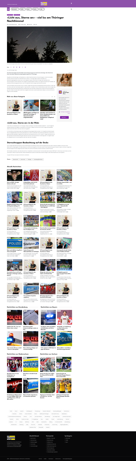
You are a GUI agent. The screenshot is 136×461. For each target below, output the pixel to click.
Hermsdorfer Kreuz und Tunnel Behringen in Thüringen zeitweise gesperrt (14, 274)
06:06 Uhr (30, 24)
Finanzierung (37, 411)
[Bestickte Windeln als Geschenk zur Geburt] (47, 175)
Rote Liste (33, 424)
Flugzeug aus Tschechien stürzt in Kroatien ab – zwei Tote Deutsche (47, 396)
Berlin (38, 421)
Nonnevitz (14, 413)
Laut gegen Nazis (56, 416)
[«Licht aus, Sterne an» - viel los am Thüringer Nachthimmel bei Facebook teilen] (14, 67)
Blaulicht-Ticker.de (51, 438)
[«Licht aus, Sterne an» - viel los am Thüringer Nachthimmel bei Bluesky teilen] (19, 67)
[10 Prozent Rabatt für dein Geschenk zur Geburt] (14, 105)
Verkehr (47, 419)
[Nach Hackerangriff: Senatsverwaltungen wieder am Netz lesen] (30, 317)
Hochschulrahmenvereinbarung (14, 416)
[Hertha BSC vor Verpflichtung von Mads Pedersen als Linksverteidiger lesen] (64, 317)
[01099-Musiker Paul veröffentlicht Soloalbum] (14, 175)
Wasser (20, 421)
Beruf (25, 170)
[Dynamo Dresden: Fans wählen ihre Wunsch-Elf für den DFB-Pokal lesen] (47, 364)
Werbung (9, 100)
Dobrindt (11, 419)
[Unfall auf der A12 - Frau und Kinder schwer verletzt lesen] (14, 317)
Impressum (51, 458)
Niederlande (64, 413)
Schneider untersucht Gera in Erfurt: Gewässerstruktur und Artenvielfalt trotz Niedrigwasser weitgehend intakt (47, 116)
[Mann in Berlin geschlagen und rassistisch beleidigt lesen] (30, 338)
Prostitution (47, 424)
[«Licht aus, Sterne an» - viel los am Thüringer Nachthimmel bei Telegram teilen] (25, 67)
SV (16, 421)
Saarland (11, 421)
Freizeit (52, 419)
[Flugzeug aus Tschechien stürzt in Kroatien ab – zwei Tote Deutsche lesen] (47, 385)
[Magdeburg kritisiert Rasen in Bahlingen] (14, 197)
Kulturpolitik (41, 427)
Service (40, 458)
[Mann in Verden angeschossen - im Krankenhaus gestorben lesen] (30, 385)
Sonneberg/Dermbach (12, 24)
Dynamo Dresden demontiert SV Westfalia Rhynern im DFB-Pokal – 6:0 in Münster (47, 206)
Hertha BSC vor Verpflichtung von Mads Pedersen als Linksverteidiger (64, 328)
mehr (18, 188)
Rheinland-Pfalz (33, 427)
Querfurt (22, 411)
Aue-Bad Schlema (38, 416)
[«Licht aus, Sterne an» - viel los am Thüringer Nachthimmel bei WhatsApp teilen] (11, 67)
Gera (42, 419)
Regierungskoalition (64, 424)
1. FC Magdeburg (34, 419)
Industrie (47, 427)
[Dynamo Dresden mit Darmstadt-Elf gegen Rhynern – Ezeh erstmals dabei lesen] (63, 364)
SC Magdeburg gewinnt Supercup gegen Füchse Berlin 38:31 (64, 274)
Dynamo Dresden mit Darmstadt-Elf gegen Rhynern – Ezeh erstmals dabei (63, 375)
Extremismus (66, 411)
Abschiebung (47, 416)
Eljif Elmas (27, 421)
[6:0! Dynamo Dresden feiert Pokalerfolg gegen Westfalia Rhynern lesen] (63, 385)
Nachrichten (9, 14)
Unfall (25, 283)
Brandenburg (67, 421)
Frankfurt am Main (25, 419)
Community (32, 444)
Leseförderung (60, 419)
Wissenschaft (17, 14)
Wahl (11, 411)
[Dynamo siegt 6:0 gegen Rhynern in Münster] (47, 197)
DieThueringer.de (50, 448)
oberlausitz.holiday (51, 450)
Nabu (27, 424)
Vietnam (67, 419)
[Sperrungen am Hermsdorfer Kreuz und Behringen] (14, 265)
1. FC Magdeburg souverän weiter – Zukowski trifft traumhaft (63, 206)
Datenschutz (58, 458)
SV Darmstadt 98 (58, 421)
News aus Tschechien (45, 379)
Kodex (45, 458)
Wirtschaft (14, 9)
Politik (22, 9)
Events (34, 9)
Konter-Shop (54, 424)
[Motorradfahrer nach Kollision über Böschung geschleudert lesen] (64, 338)
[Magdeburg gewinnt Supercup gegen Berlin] (64, 265)
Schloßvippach (29, 411)
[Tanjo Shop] (64, 80)
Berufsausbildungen (57, 411)
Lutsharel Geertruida (67, 416)
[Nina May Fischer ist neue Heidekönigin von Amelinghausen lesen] (14, 364)
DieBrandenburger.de (51, 446)
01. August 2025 (23, 24)
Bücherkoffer (44, 421)
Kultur (9, 170)
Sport (28, 9)
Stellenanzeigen (33, 442)
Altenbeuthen (14, 424)
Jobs (41, 9)
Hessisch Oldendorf (46, 411)
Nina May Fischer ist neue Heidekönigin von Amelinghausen (13, 375)
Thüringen (29, 159)
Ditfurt (17, 419)
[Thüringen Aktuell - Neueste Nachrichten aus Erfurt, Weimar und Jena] (44, 3)
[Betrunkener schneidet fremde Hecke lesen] (30, 364)
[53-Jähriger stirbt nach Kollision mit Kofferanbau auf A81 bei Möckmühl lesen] (48, 317)
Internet (25, 416)
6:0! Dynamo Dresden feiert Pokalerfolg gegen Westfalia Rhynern (62, 396)
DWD (33, 421)
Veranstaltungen (34, 446)
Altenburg (21, 424)
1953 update (43, 357)
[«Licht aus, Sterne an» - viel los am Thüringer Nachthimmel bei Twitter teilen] (22, 67)
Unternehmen (33, 440)
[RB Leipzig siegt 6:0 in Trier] (47, 288)
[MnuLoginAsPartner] (71, 3)
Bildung (50, 421)
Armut (16, 411)
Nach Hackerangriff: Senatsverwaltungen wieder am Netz (30, 328)
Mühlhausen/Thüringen (44, 413)
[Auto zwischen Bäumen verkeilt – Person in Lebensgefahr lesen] (14, 338)
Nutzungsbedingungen (67, 458)
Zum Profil (63, 117)
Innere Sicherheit (28, 413)
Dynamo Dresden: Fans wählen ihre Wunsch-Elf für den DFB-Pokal (47, 375)
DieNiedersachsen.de (51, 444)
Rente (35, 413)
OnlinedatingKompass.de (52, 451)
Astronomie (23, 159)
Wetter (20, 413)
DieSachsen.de (50, 440)
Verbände (40, 424)
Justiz (9, 238)
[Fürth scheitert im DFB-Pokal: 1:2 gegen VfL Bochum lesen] (48, 338)
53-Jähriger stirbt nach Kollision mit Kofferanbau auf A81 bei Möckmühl (48, 328)
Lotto (31, 416)
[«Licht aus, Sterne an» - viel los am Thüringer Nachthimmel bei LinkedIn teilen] (17, 67)
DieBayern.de (50, 442)
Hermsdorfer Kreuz (55, 413)
